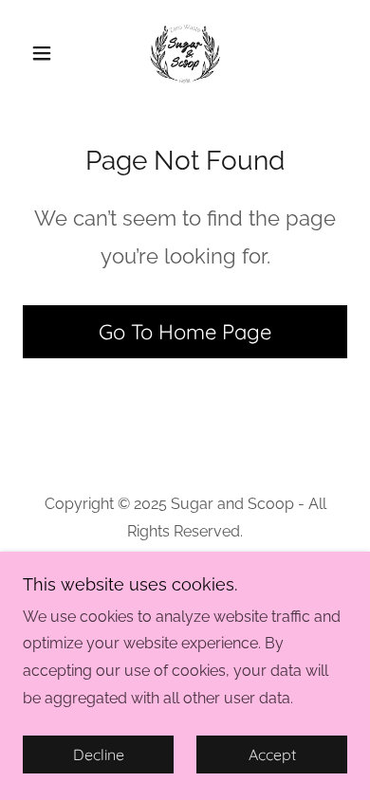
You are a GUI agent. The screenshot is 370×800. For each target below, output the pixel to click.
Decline (98, 754)
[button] (47, 53)
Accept (272, 754)
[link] (185, 53)
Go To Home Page (185, 331)
